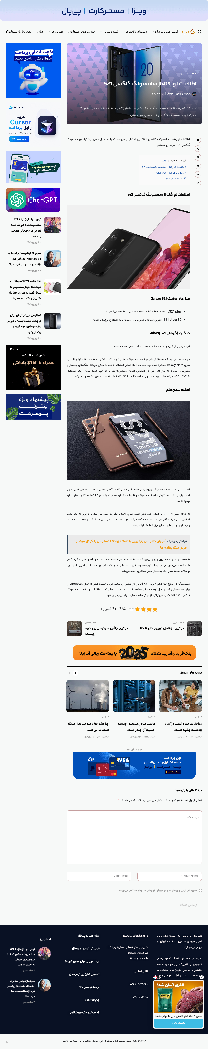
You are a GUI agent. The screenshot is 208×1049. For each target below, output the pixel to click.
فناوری (184, 74)
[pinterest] (198, 157)
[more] (197, 190)
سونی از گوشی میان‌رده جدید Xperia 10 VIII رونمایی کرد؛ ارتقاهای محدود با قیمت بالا (24, 259)
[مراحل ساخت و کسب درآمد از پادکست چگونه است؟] (180, 696)
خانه (194, 74)
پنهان (165, 161)
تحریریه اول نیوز (183, 94)
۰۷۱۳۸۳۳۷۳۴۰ (138, 984)
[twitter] (198, 148)
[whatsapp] (198, 183)
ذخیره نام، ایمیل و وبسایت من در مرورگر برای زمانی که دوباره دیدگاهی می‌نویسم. (157, 890)
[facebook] (198, 140)
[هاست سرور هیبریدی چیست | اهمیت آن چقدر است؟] (134, 696)
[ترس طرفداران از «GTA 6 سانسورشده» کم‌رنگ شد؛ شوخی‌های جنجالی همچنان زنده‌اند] (52, 225)
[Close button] (202, 977)
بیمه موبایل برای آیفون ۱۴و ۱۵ (82, 961)
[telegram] (198, 166)
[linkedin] (198, 174)
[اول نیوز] (190, 32)
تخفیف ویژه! (178, 1023)
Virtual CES (76, 584)
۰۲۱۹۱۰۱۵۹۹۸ (140, 997)
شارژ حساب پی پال (89, 936)
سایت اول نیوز (127, 595)
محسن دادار (196, 737)
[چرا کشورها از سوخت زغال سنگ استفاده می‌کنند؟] (87, 696)
